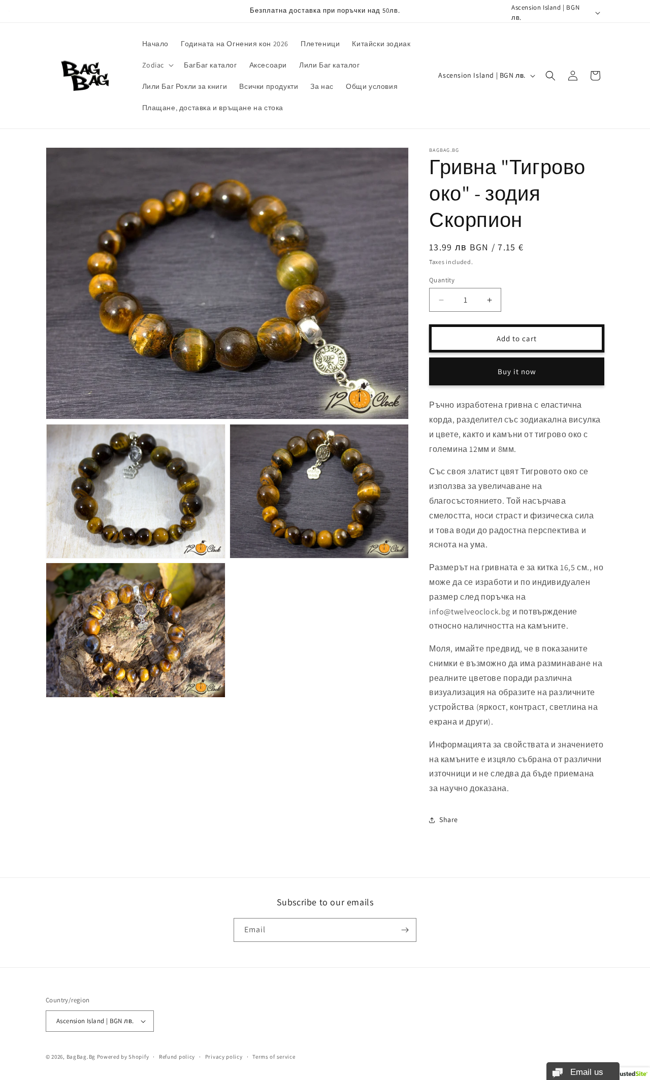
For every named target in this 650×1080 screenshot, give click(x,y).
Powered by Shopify (123, 1056)
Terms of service (273, 1056)
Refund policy (177, 1056)
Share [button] (448, 819)
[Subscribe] (405, 930)
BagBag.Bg (81, 1056)
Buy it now (517, 371)
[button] (157, 65)
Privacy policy (224, 1056)
